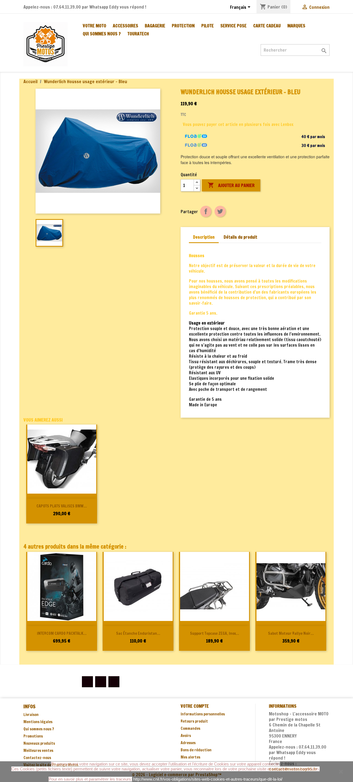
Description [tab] (204, 237)
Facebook (87, 681)
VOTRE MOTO (94, 26)
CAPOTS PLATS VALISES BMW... (61, 506)
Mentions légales (37, 722)
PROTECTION (183, 26)
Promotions (33, 736)
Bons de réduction (196, 750)
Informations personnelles (203, 714)
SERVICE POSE (233, 26)
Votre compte (195, 706)
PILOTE (207, 26)
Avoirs (186, 735)
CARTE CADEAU (267, 26)
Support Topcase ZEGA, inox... (214, 633)
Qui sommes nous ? (102, 34)
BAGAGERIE (155, 26)
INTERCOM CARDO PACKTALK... (62, 633)
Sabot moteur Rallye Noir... (291, 633)
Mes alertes (190, 757)
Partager (205, 211)
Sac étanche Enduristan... (138, 633)
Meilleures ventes (38, 750)
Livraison (31, 714)
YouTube (100, 681)
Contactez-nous (37, 757)
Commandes (190, 728)
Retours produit (194, 721)
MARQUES (296, 26)
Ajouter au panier (231, 185)
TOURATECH (138, 34)
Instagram (113, 681)
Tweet (220, 211)
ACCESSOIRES (125, 26)
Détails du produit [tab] (240, 237)
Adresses (188, 743)
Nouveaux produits (39, 743)
